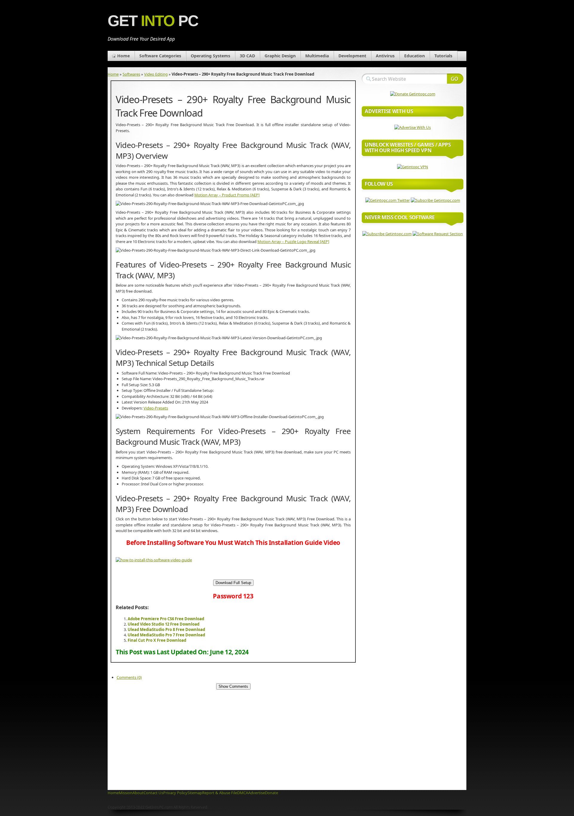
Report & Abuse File (219, 792)
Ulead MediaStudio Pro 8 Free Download (166, 629)
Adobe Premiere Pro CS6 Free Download (166, 618)
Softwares (131, 74)
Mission (125, 792)
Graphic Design (280, 56)
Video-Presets (156, 408)
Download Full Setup (233, 582)
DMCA (242, 792)
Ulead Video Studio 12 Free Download (163, 624)
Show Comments (233, 686)
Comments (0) (129, 677)
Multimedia (317, 56)
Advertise (256, 792)
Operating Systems (210, 56)
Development (352, 56)
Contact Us (153, 792)
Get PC (153, 20)
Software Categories (160, 56)
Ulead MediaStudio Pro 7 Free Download (166, 635)
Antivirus (385, 56)
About (138, 792)
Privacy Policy (175, 792)
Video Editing (156, 74)
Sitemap (194, 792)
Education (414, 56)
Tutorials (443, 56)
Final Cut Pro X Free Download (157, 640)
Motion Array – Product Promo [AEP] (226, 195)
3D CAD (247, 56)
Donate (271, 792)
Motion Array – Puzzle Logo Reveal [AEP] (293, 241)
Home (123, 56)
